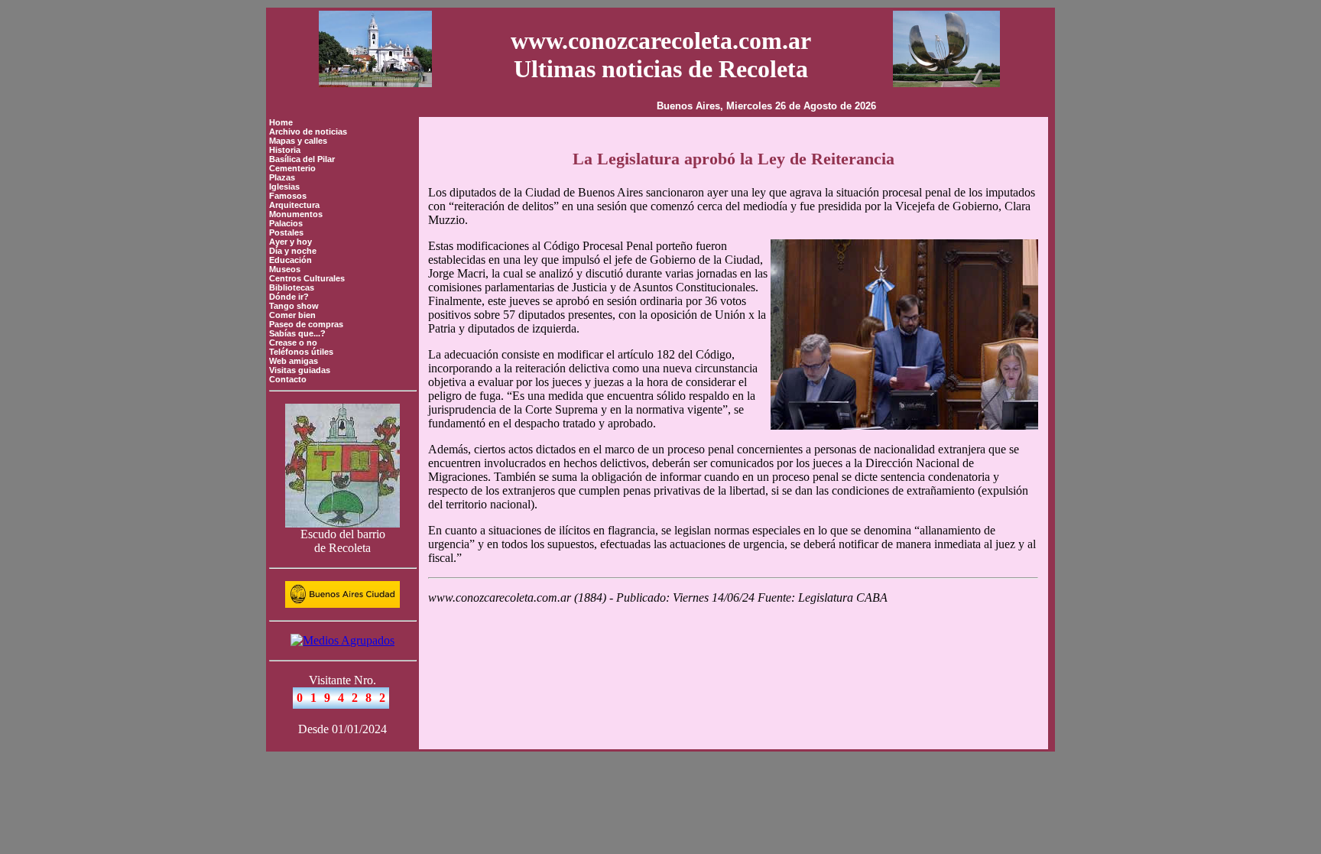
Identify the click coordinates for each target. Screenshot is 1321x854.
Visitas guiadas (299, 370)
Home (281, 122)
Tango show (294, 305)
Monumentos (296, 214)
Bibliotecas (291, 287)
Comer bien (292, 315)
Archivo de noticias (308, 131)
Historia (284, 149)
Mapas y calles (298, 140)
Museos (284, 269)
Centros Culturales (307, 278)
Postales (286, 232)
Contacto (288, 379)
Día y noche (292, 250)
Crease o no (293, 342)
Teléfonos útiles (301, 351)
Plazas (282, 177)
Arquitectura (294, 204)
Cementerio (292, 168)
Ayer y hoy (290, 241)
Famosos (288, 195)
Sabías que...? (297, 333)
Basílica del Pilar (302, 159)
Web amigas (293, 360)
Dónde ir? (289, 296)
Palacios (286, 223)
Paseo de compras (306, 324)
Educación (290, 260)
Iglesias (284, 186)
